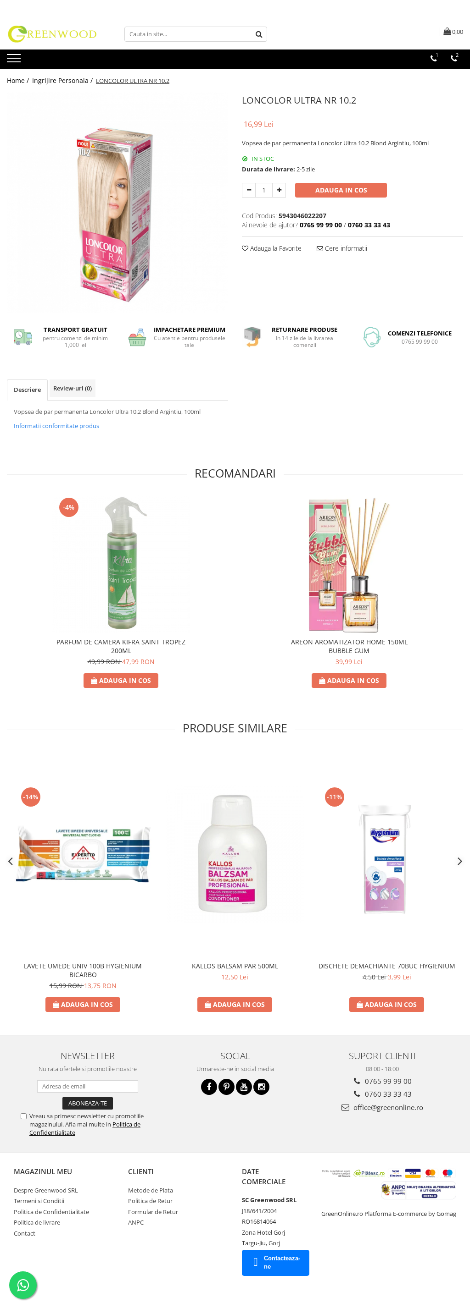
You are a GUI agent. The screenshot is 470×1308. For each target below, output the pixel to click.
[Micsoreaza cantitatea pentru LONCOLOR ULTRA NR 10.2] (249, 190)
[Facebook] (209, 1087)
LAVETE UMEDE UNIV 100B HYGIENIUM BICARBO (83, 970)
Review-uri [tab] (72, 388)
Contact (24, 1233)
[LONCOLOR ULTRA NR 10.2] (117, 202)
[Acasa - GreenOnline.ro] (53, 34)
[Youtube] (244, 1087)
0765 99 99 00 (387, 1081)
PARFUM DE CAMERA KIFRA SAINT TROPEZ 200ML (120, 646)
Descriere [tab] (27, 389)
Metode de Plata (150, 1190)
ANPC (136, 1222)
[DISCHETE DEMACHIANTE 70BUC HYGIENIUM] (387, 854)
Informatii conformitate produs (56, 426)
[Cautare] (259, 34)
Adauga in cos (341, 190)
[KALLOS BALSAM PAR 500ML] (235, 854)
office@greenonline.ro (387, 1107)
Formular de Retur (153, 1212)
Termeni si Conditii (39, 1201)
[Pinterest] (226, 1087)
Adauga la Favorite (275, 248)
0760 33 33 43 (387, 1094)
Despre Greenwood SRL (46, 1190)
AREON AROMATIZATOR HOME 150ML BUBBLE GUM (349, 646)
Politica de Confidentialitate (51, 1212)
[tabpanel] (117, 202)
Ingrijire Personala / (63, 80)
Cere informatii (345, 248)
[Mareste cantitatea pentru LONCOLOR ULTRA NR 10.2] (279, 190)
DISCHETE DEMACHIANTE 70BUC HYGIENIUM (387, 966)
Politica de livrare (37, 1222)
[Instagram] (261, 1087)
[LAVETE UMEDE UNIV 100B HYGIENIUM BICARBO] (83, 854)
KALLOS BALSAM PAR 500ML (235, 966)
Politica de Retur (150, 1201)
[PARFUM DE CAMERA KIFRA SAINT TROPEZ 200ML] (121, 564)
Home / (19, 80)
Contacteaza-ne (282, 1262)
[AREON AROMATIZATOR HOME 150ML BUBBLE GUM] (349, 564)
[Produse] (15, 61)
